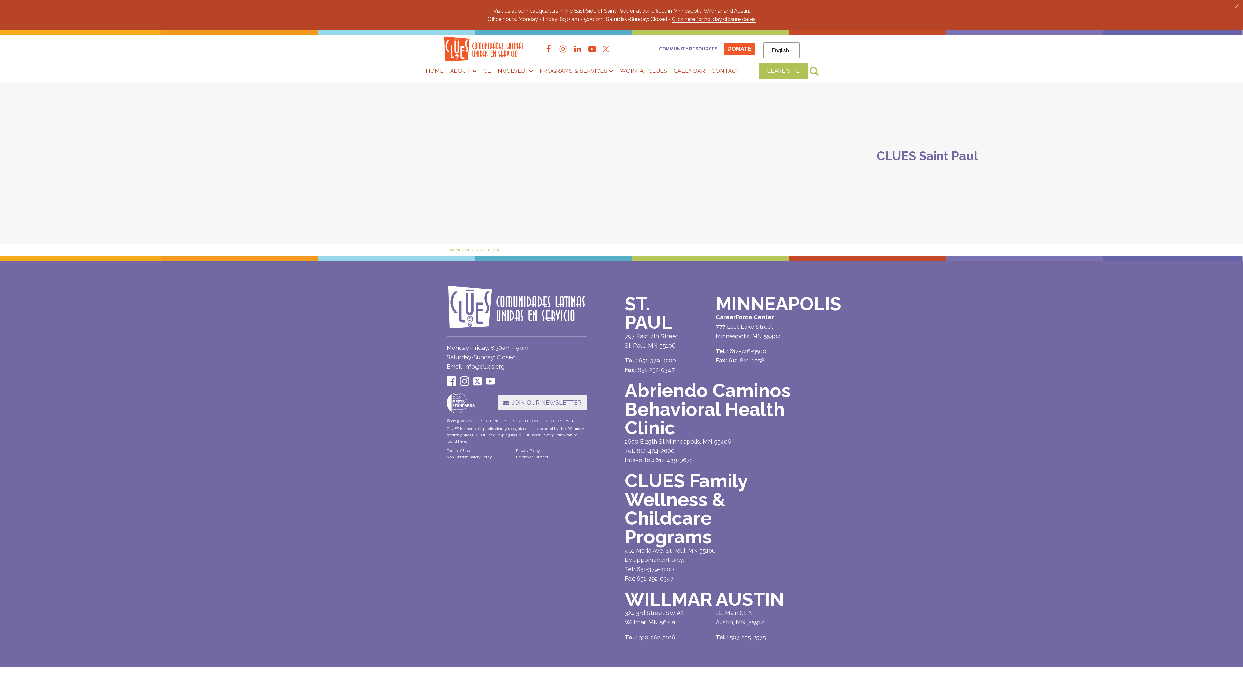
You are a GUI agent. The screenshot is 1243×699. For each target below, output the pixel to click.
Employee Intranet (532, 457)
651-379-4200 (655, 569)
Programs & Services (573, 70)
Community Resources (688, 48)
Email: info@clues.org (476, 366)
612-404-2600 (656, 451)
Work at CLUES (643, 70)
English (780, 50)
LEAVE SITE (783, 70)
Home (434, 70)
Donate (739, 48)
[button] (1237, 6)
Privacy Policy (528, 451)
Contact (725, 70)
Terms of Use (458, 451)
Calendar (689, 70)
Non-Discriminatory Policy (469, 457)
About (460, 70)
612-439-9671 (673, 460)
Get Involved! (505, 70)
